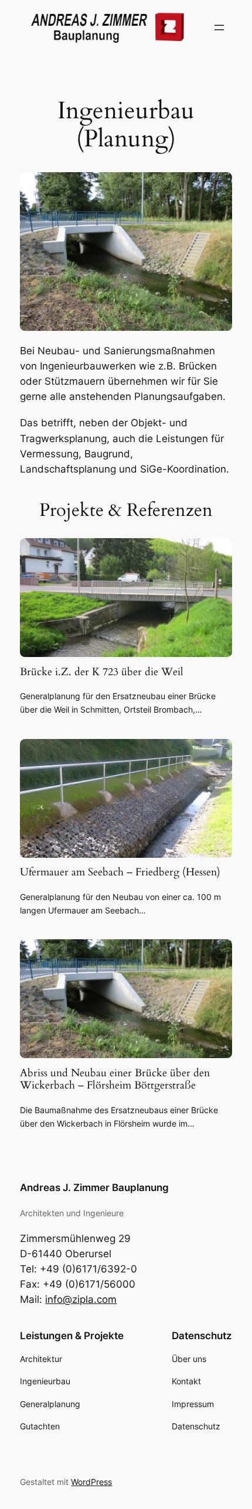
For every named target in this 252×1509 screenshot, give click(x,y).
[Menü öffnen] (219, 27)
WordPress (91, 1482)
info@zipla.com (81, 1299)
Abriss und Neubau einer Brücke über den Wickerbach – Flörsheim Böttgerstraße (115, 1079)
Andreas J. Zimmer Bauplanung (94, 1187)
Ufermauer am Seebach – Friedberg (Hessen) (120, 872)
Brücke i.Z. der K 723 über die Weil (101, 672)
